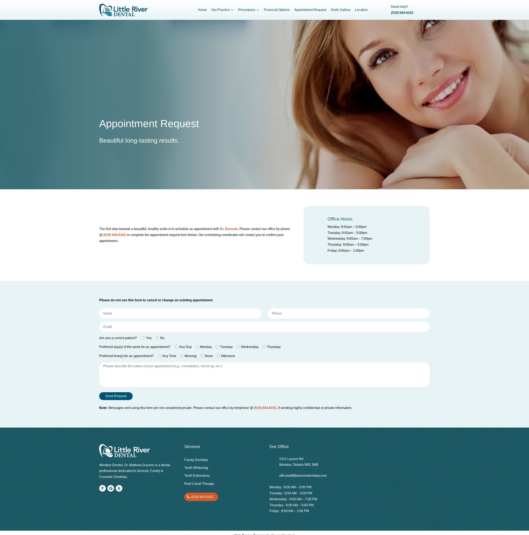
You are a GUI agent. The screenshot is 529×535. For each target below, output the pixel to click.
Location (361, 10)
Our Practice (220, 10)
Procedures (246, 10)
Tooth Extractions (197, 475)
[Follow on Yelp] (119, 488)
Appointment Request (310, 10)
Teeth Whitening (196, 467)
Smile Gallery (340, 10)
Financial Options (277, 10)
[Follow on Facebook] (102, 488)
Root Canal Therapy (199, 483)
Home (202, 10)
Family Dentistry (196, 460)
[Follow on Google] (110, 488)
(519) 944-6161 (114, 235)
